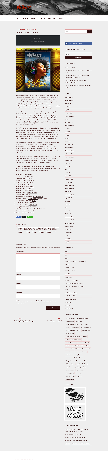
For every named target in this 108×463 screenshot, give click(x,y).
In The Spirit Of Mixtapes (71, 280)
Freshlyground (70, 333)
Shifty (66, 289)
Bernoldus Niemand (82, 318)
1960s (66, 252)
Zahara (49, 232)
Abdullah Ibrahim (25, 130)
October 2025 (69, 103)
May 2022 (67, 169)
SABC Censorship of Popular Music (74, 286)
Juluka (28, 148)
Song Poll (42, 18)
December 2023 (69, 125)
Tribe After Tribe (70, 376)
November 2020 (69, 223)
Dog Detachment (86, 327)
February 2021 (69, 217)
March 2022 (68, 176)
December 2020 (69, 220)
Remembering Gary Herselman (81, 443)
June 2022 (67, 166)
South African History (71, 296)
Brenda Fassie (70, 321)
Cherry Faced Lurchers (72, 324)
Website (19, 292)
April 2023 (67, 138)
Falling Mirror (86, 330)
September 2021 (69, 194)
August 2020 (68, 232)
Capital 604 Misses (70, 270)
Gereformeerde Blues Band (73, 336)
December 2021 (69, 185)
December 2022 (69, 147)
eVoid (32, 118)
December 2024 (69, 113)
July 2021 (67, 201)
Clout (25, 122)
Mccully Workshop (31, 229)
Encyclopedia (52, 18)
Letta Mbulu (69, 355)
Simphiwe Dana (70, 370)
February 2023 (69, 144)
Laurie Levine (69, 352)
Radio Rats (85, 364)
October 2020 (69, 226)
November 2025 (69, 100)
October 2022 (69, 154)
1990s (66, 258)
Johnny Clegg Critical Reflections (74, 283)
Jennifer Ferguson (71, 342)
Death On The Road (75, 434)
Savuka (85, 367)
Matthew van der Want (82, 361)
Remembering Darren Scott (77, 437)
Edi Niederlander (70, 330)
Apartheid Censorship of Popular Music (75, 261)
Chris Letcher (20, 158)
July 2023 (67, 128)
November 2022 (69, 151)
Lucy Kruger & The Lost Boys (74, 358)
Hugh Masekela (33, 199)
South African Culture (71, 292)
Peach (78, 364)
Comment (20, 252)
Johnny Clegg (69, 345)
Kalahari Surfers (75, 349)
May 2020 (67, 242)
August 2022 (68, 160)
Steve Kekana (70, 373)
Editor (33, 29)
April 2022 (67, 172)
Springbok (67, 305)
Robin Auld (19, 114)
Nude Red (54, 118)
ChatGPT (67, 274)
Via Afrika (79, 376)
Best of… (67, 264)
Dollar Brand (29, 190)
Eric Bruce (67, 443)
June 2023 (67, 132)
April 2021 (67, 210)
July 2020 (67, 235)
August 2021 (68, 198)
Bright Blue (30, 176)
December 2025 (69, 97)
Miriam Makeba (32, 192)
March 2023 (68, 141)
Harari (58, 106)
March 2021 (68, 213)
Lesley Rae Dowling (81, 352)
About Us (25, 18)
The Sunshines (28, 232)
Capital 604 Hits (69, 267)
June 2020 (68, 239)
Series (33, 18)
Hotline (68, 339)
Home (17, 18)
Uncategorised (69, 308)
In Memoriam (68, 277)
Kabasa (20, 124)
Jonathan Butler (79, 345)
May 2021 (67, 207)
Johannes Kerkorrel (43, 228)
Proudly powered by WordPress (24, 459)
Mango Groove (70, 361)
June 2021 (67, 204)
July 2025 (67, 106)
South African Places (70, 299)
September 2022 (69, 157)
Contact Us (62, 18)
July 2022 (67, 163)
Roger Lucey (77, 367)
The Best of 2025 (70, 67)
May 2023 (67, 135)
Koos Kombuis (86, 349)
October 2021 (68, 191)
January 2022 (68, 182)
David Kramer (75, 327)
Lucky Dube (78, 355)
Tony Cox (78, 373)
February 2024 (69, 122)
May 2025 (67, 110)
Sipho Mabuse (27, 134)
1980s (66, 255)
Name (18, 274)
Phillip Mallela (24, 231)
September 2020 (69, 229)
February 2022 (69, 179)
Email (18, 283)
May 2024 (67, 119)
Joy (87, 345)
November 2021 (69, 188)
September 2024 (69, 116)
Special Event (23, 224)
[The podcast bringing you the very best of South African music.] (75, 419)
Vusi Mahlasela (20, 142)
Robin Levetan (44, 231)
